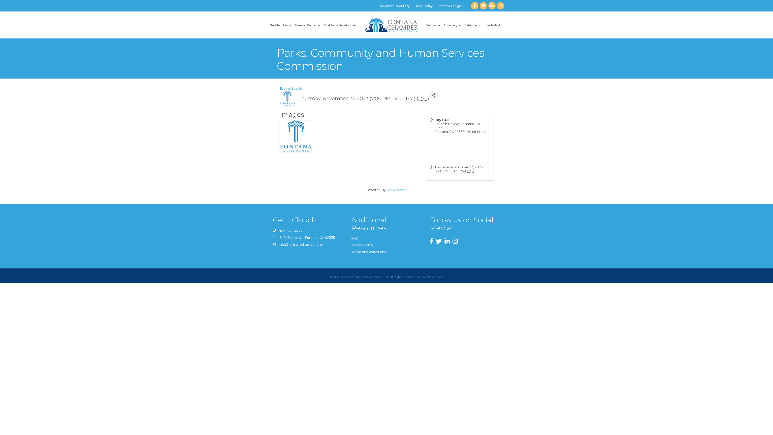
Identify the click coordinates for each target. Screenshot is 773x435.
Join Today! (492, 25)
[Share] (433, 95)
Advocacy (450, 25)
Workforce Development (340, 25)
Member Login (450, 6)
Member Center (305, 25)
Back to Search (291, 88)
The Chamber (278, 25)
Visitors (431, 25)
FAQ (354, 238)
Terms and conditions (368, 252)
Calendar (470, 25)
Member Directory (395, 6)
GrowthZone (396, 190)
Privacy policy (362, 245)
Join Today (424, 6)
